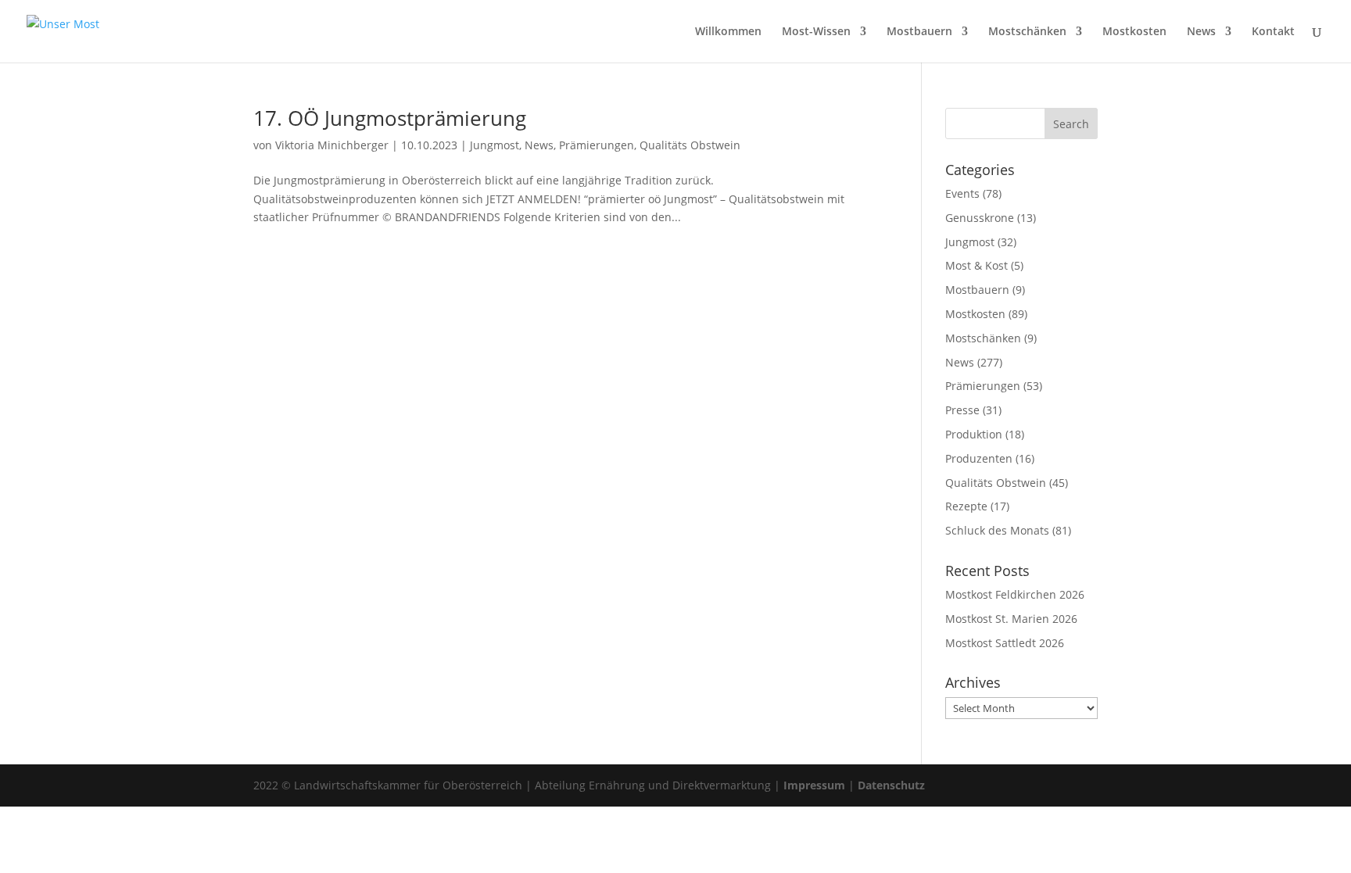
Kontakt (1273, 32)
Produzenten (978, 458)
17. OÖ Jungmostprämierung (389, 118)
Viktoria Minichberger (332, 145)
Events (962, 193)
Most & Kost (976, 265)
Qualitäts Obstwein (690, 145)
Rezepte (966, 506)
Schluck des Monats (997, 530)
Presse (962, 410)
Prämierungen (596, 145)
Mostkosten (1134, 32)
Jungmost (494, 145)
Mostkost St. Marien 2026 (1011, 618)
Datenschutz (891, 785)
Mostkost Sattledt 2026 (1004, 642)
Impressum (814, 785)
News (1201, 32)
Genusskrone (979, 217)
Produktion (973, 434)
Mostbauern (919, 32)
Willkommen (728, 32)
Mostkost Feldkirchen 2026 (1014, 594)
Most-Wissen (816, 32)
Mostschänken (1027, 32)
